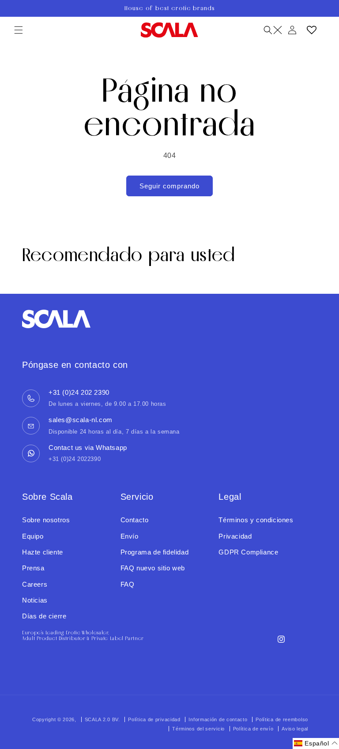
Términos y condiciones (255, 520)
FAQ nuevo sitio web (153, 568)
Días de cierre (44, 616)
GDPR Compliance (248, 552)
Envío (130, 536)
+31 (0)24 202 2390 (79, 392)
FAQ (128, 584)
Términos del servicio (198, 728)
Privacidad (235, 536)
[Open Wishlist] (311, 30)
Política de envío (253, 728)
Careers (34, 584)
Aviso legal (295, 728)
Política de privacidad (154, 719)
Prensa (33, 568)
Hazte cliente (42, 552)
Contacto (135, 520)
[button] (18, 30)
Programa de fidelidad (155, 552)
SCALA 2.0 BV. (103, 719)
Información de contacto (217, 719)
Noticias (35, 600)
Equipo (33, 536)
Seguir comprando (169, 186)
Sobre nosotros (46, 520)
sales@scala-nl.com (81, 419)
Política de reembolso (282, 719)
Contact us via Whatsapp (88, 447)
